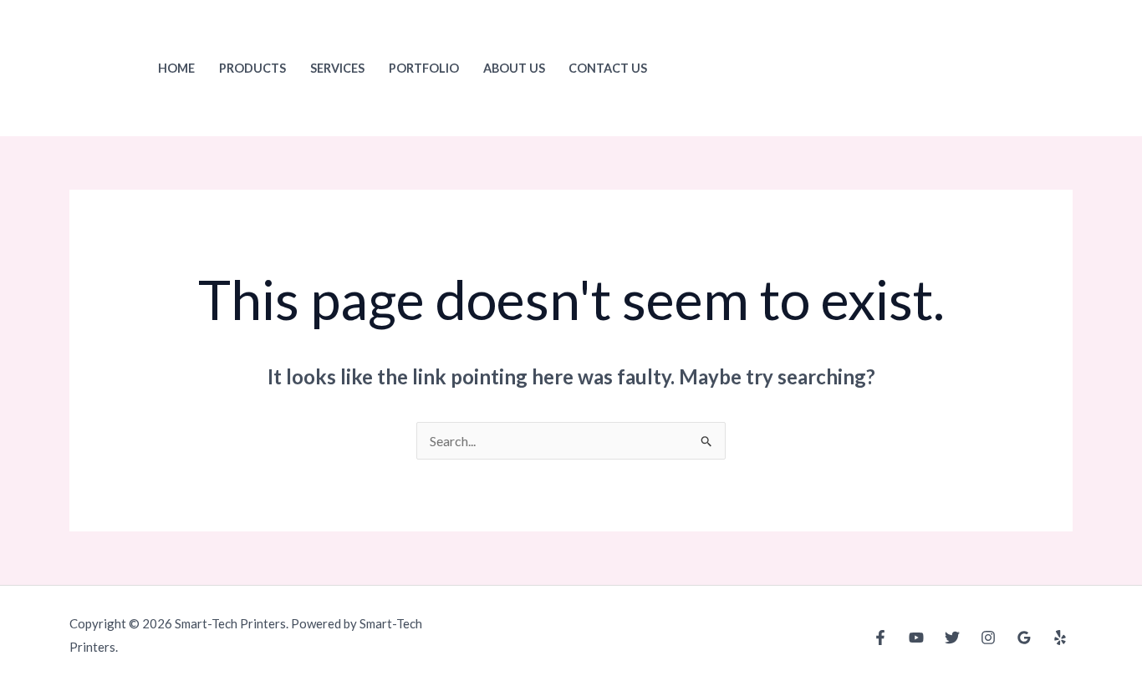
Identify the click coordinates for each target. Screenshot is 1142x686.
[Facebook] (880, 637)
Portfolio (424, 68)
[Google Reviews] (1024, 637)
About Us (514, 68)
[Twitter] (952, 637)
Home (176, 68)
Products (252, 68)
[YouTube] (916, 637)
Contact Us (607, 68)
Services (337, 68)
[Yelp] (1060, 637)
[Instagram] (988, 637)
